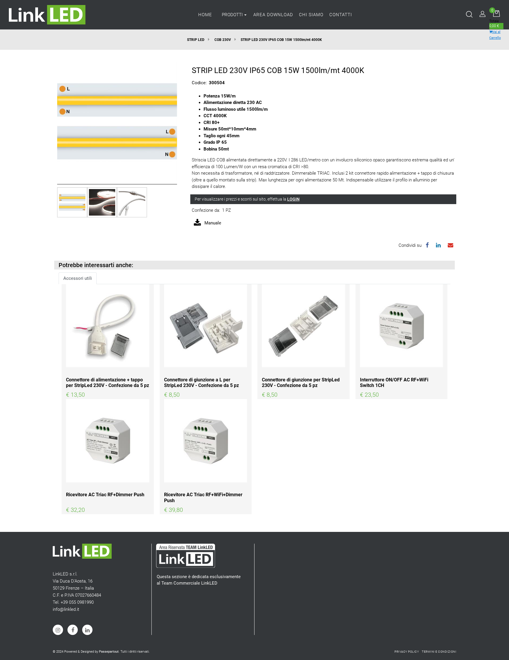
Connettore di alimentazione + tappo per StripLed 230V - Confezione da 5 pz (107, 382)
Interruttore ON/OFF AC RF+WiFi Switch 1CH (394, 382)
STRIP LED (195, 40)
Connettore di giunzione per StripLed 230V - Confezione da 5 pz (301, 382)
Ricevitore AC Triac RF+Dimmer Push (105, 494)
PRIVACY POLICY (406, 651)
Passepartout (109, 652)
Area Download (273, 14)
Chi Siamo (311, 14)
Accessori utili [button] (77, 278)
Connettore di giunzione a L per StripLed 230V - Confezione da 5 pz (201, 382)
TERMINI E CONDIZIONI (439, 651)
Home (205, 14)
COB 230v (222, 40)
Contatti (340, 14)
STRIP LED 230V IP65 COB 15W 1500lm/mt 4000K (281, 40)
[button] (117, 121)
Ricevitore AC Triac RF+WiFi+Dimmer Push (203, 497)
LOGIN (293, 199)
